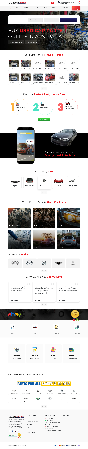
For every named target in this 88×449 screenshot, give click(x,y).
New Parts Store (66, 8)
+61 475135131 (44, 119)
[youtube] (10, 431)
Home (11, 8)
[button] (44, 374)
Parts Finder (17, 8)
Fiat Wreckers (50, 393)
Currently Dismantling (26, 8)
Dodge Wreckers (38, 401)
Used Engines (30, 419)
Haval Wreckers (62, 401)
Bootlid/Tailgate (31, 432)
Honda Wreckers (73, 401)
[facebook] (12, 431)
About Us (38, 8)
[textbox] (18, 20)
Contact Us (45, 8)
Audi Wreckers (14, 401)
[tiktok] (15, 431)
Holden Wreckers (74, 393)
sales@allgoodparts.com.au (54, 430)
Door (28, 427)
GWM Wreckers (62, 393)
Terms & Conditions (54, 8)
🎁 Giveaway (75, 8)
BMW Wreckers (26, 393)
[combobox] (18, 20)
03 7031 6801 (63, 4)
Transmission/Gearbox (32, 421)
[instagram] (18, 431)
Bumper (29, 430)
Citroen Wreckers (38, 393)
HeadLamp (29, 424)
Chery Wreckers (26, 401)
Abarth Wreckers (14, 393)
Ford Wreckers (50, 401)
